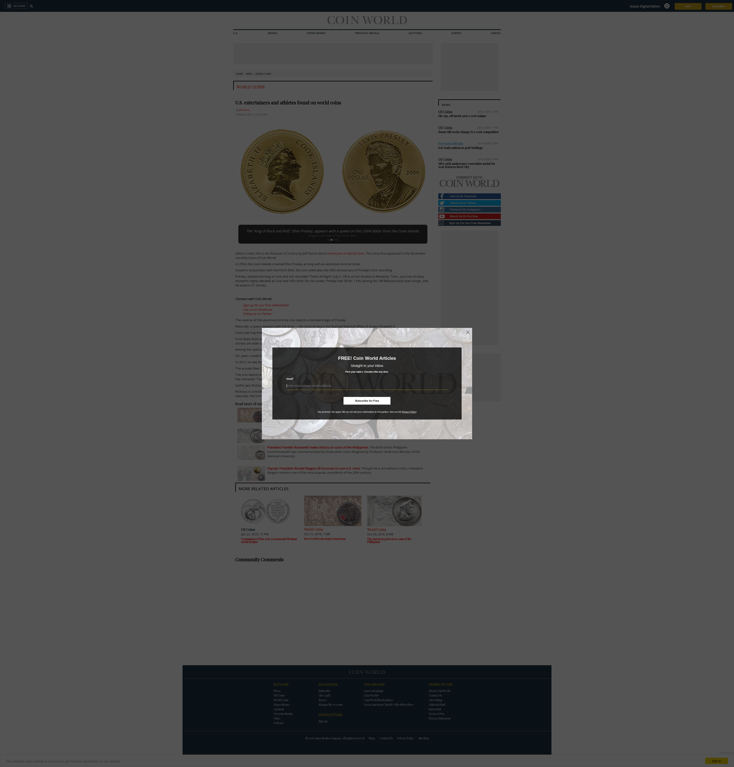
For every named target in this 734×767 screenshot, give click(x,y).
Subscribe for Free (367, 400)
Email (290, 379)
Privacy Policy (409, 412)
